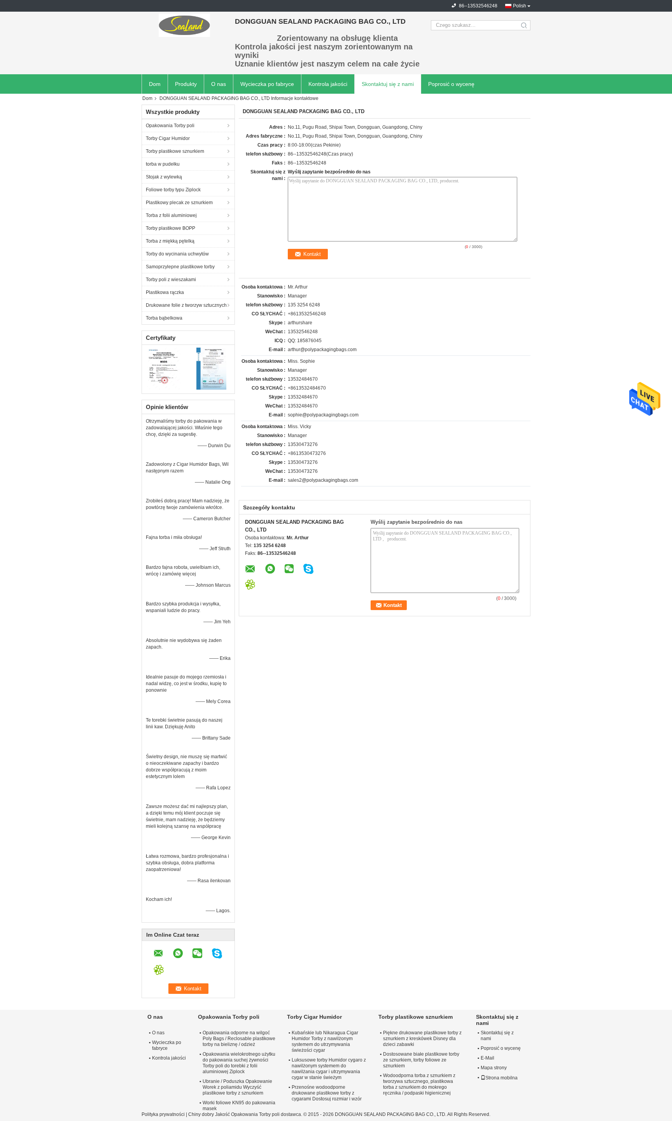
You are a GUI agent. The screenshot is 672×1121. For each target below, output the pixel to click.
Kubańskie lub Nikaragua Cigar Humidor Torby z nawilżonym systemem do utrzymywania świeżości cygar (325, 1041)
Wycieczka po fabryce (267, 84)
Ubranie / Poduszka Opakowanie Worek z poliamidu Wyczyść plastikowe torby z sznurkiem (237, 1087)
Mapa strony (494, 1067)
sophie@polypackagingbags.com (323, 415)
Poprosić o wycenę (451, 84)
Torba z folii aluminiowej (171, 215)
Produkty (186, 84)
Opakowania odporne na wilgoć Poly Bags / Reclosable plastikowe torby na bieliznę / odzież (239, 1038)
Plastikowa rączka (165, 292)
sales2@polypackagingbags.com (323, 480)
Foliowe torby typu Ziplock (173, 189)
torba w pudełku (163, 164)
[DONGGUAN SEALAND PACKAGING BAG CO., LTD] (184, 25)
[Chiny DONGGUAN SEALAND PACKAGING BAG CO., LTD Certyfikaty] (165, 368)
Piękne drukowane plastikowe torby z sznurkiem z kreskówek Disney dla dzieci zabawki (422, 1038)
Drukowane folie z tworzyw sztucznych (186, 305)
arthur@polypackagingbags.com (322, 349)
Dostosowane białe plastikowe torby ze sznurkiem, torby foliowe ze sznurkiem (421, 1060)
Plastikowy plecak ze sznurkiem (179, 202)
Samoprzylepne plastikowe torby (180, 266)
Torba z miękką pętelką (170, 241)
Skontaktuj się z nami (388, 84)
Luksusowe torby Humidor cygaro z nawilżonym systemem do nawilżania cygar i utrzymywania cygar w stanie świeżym (329, 1068)
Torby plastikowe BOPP (170, 228)
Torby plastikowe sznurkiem (175, 151)
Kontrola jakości (327, 84)
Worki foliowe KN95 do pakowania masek (239, 1105)
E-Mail (487, 1058)
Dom (155, 84)
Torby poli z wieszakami (171, 279)
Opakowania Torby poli (170, 125)
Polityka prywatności (163, 1114)
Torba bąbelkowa (164, 318)
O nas (218, 84)
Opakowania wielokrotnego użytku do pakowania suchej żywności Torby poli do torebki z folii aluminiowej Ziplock (239, 1062)
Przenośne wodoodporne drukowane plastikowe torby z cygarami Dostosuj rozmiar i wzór (327, 1093)
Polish (519, 6)
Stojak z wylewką (164, 177)
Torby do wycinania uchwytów (177, 254)
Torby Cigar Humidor (168, 138)
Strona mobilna (501, 1078)
